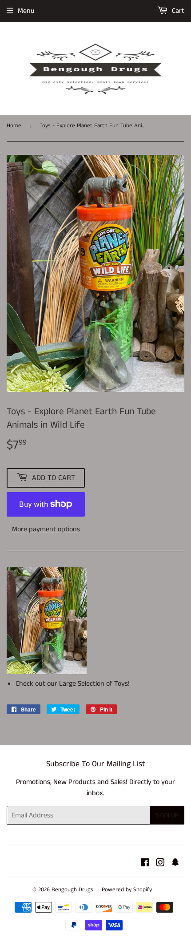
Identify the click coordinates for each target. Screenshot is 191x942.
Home (14, 125)
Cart (177, 11)
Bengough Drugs (72, 889)
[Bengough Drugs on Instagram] (160, 864)
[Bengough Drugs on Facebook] (145, 864)
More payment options (46, 529)
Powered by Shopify (127, 889)
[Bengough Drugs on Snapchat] (175, 864)
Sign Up (167, 815)
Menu (26, 11)
